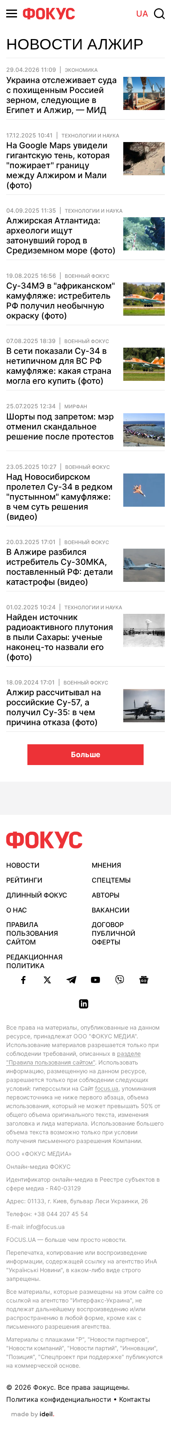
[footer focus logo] (44, 840)
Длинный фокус (36, 895)
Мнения (106, 865)
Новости (22, 865)
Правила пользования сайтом (32, 933)
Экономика (81, 70)
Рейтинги (24, 880)
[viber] (119, 980)
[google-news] (144, 980)
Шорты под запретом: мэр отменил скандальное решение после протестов (60, 427)
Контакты (134, 1399)
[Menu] (12, 13)
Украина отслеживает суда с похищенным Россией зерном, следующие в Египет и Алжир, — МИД (61, 95)
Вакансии (110, 910)
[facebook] (23, 980)
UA (142, 14)
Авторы (106, 895)
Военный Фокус (87, 276)
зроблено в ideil (32, 1415)
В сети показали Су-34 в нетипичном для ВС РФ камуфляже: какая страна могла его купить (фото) (58, 366)
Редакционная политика (34, 961)
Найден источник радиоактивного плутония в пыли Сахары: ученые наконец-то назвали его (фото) (59, 637)
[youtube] (95, 980)
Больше (85, 754)
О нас (16, 910)
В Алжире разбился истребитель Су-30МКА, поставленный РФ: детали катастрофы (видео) (59, 567)
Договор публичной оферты (113, 933)
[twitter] (47, 980)
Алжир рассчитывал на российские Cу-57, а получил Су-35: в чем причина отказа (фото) (53, 707)
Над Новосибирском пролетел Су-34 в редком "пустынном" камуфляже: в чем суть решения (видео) (59, 497)
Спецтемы (111, 880)
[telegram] (71, 980)
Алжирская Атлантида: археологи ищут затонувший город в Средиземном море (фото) (61, 235)
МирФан (75, 407)
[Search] (159, 14)
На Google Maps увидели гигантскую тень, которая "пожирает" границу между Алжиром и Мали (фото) (58, 165)
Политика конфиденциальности (58, 1399)
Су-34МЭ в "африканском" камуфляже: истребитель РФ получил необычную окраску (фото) (60, 301)
